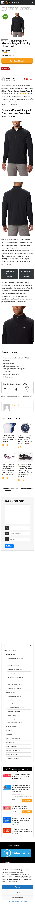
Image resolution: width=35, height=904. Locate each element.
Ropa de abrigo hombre (13, 684)
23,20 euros (23, 94)
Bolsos (9, 704)
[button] (32, 865)
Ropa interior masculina (13, 681)
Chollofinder (10, 78)
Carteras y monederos (13, 758)
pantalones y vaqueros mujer (15, 707)
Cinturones (9, 742)
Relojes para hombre (13, 662)
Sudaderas (10, 673)
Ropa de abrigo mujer (13, 719)
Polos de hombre (12, 666)
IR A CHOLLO (18, 61)
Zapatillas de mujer (12, 700)
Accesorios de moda (12, 754)
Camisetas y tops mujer (13, 711)
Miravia (14, 811)
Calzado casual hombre (13, 658)
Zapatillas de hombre (13, 688)
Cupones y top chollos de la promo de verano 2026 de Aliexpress (21, 820)
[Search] (32, 2)
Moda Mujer (9, 692)
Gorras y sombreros (11, 746)
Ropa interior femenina (13, 722)
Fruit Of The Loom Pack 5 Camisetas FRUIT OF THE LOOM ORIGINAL (9, 438)
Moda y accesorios (12, 8)
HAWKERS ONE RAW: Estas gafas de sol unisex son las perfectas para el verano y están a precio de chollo (9, 469)
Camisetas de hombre (13, 669)
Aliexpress (15, 781)
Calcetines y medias (11, 750)
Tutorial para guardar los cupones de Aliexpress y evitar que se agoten (22, 831)
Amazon (14, 799)
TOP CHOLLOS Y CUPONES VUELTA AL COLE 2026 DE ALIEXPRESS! (21, 776)
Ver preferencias (17, 897)
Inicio (3, 8)
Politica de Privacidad (14, 901)
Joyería (8, 730)
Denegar (17, 892)
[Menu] (2, 2)
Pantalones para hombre (14, 677)
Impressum (24, 901)
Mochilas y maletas (11, 726)
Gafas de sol (9, 734)
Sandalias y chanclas (12, 738)
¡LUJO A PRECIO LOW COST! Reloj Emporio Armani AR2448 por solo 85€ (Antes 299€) (25, 439)
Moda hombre (24, 8)
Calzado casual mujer (13, 696)
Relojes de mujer (11, 715)
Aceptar (17, 887)
